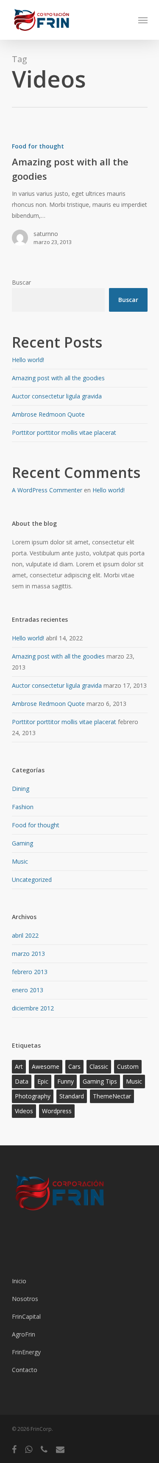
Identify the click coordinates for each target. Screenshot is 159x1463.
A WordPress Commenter (47, 490)
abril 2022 (25, 935)
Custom (128, 1066)
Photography (32, 1096)
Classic (98, 1066)
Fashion (22, 807)
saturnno (45, 234)
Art (19, 1066)
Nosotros (25, 1299)
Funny (65, 1081)
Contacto (24, 1370)
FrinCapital (26, 1316)
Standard (71, 1096)
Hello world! (28, 360)
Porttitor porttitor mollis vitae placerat (64, 432)
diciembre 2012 (33, 1008)
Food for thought (38, 146)
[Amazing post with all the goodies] (80, 197)
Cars (74, 1066)
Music (20, 861)
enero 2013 (27, 990)
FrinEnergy (26, 1352)
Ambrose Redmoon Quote (48, 414)
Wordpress (57, 1111)
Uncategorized (32, 880)
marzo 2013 (28, 954)
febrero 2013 (29, 972)
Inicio (19, 1281)
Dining (20, 789)
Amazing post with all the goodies (58, 378)
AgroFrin (23, 1334)
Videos (24, 1111)
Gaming (22, 843)
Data (21, 1081)
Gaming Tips (100, 1081)
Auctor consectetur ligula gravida (57, 396)
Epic (42, 1081)
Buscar (21, 282)
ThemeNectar (112, 1096)
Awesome (45, 1066)
